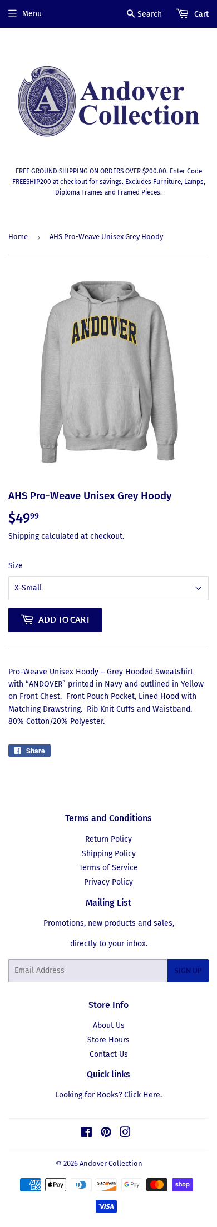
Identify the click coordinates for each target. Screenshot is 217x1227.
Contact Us (109, 1054)
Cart (200, 14)
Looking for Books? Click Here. (108, 1095)
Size (15, 565)
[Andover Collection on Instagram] (125, 1134)
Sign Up (188, 971)
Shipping (23, 536)
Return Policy (108, 839)
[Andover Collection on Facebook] (86, 1134)
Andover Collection (111, 1163)
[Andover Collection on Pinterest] (106, 1134)
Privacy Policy (108, 882)
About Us (109, 1025)
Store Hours (108, 1040)
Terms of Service (108, 867)
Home (18, 236)
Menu (32, 13)
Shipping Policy (109, 853)
